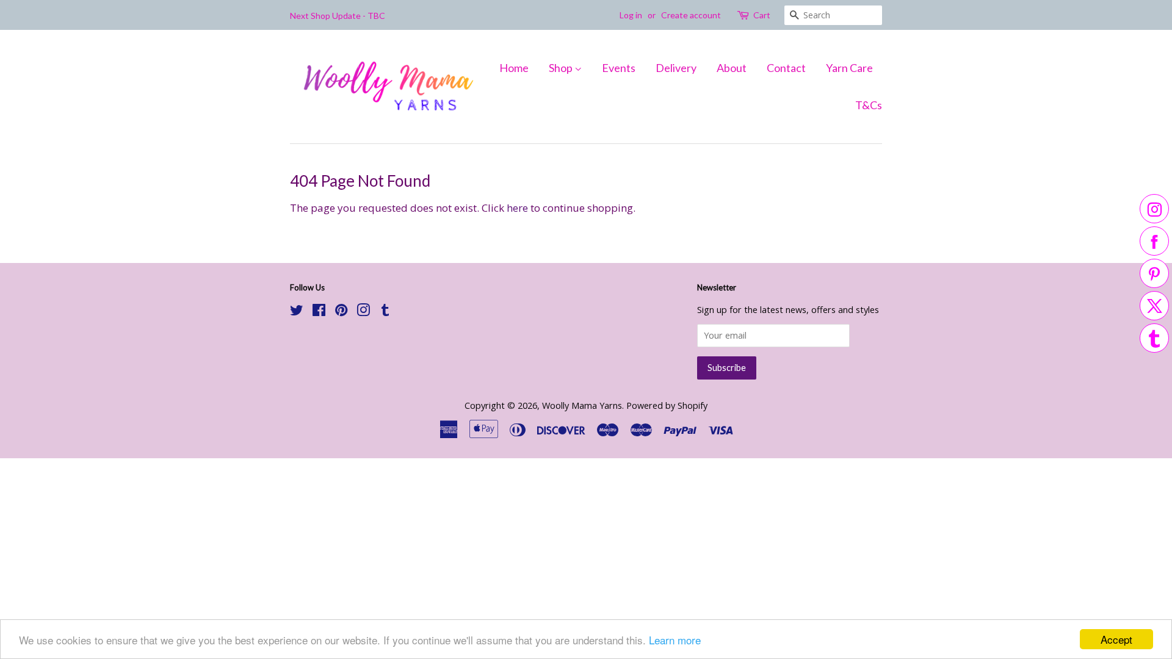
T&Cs (868, 105)
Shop (561, 67)
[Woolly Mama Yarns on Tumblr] (385, 312)
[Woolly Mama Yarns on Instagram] (363, 312)
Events (618, 67)
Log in (631, 15)
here (517, 208)
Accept (1116, 639)
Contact (786, 67)
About (732, 67)
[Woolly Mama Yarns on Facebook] (319, 312)
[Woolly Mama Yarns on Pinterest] (341, 312)
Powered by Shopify (666, 405)
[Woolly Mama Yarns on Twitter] (296, 312)
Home (514, 67)
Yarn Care (849, 67)
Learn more (675, 639)
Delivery (676, 67)
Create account (691, 15)
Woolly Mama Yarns (582, 405)
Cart (761, 15)
